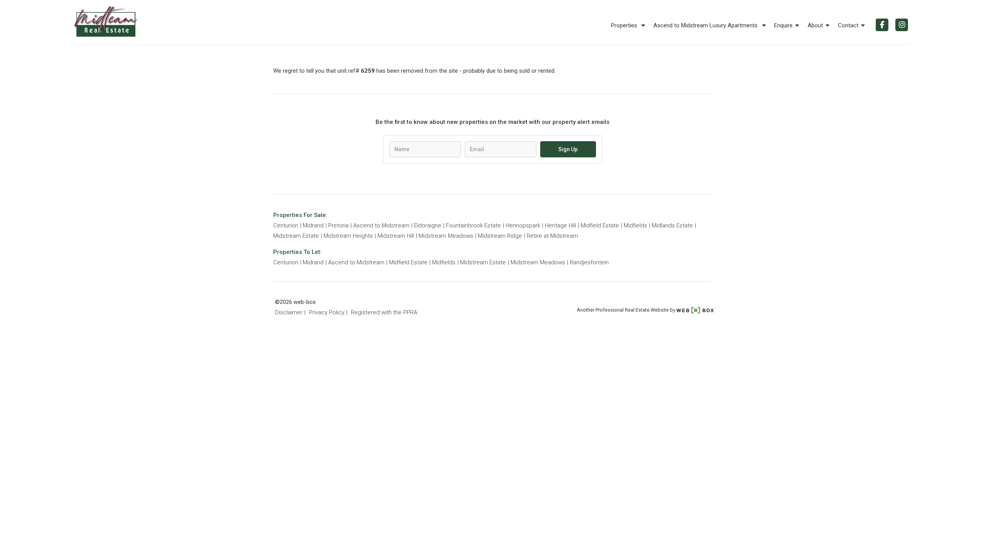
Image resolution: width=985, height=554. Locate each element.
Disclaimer (288, 312)
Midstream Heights (348, 235)
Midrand (313, 225)
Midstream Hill (395, 235)
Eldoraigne (427, 225)
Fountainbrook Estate (473, 225)
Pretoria (338, 225)
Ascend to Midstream (381, 225)
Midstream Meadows (446, 235)
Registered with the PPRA (384, 312)
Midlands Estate (672, 225)
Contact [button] (848, 25)
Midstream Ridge (500, 235)
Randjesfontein (589, 262)
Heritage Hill (560, 225)
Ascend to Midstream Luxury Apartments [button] (706, 25)
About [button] (815, 25)
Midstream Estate (296, 235)
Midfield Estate (600, 225)
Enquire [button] (783, 25)
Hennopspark (523, 225)
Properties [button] (625, 25)
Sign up (568, 149)
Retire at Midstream (552, 235)
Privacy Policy (326, 312)
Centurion (285, 225)
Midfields (635, 225)
